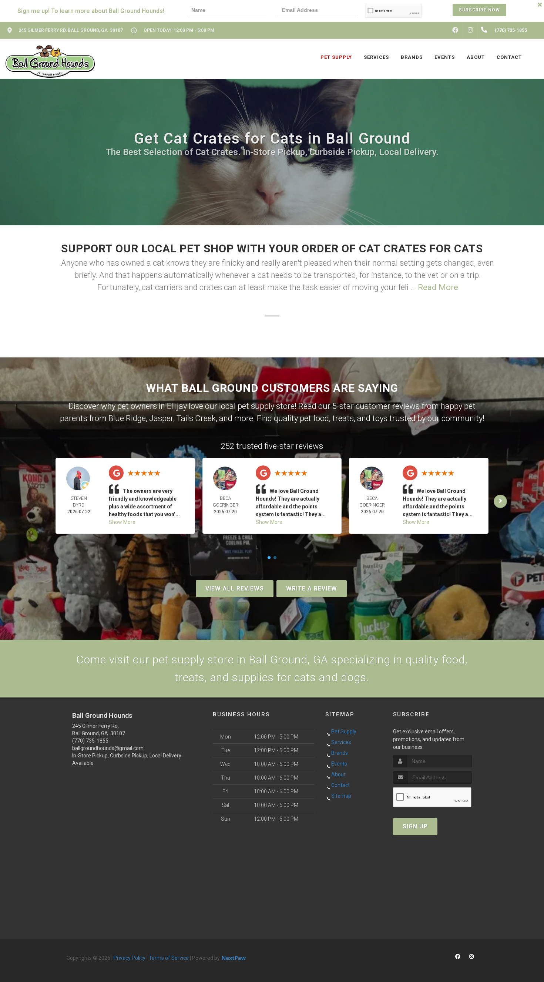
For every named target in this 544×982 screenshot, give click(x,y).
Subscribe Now (479, 10)
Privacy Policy (129, 958)
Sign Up (415, 826)
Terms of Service (169, 958)
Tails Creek (196, 418)
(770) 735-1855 (90, 741)
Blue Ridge (127, 418)
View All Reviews (234, 588)
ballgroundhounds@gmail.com (108, 748)
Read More (438, 287)
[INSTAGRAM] (470, 30)
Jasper (161, 418)
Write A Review (311, 588)
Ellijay (177, 406)
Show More (122, 522)
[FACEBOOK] (455, 30)
